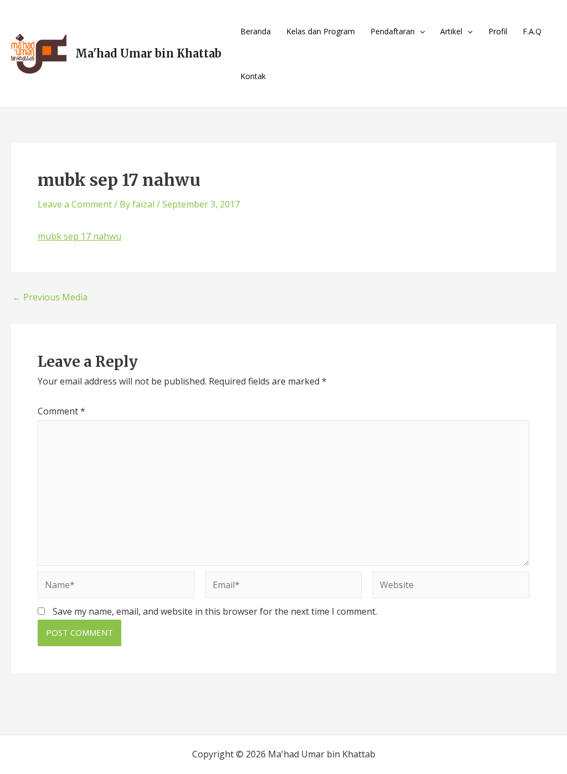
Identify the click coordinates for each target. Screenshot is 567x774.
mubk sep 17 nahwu (79, 236)
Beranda (255, 31)
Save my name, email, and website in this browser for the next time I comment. (215, 611)
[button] (420, 31)
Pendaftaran (392, 31)
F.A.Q (532, 31)
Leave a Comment (75, 204)
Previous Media (49, 297)
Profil (497, 31)
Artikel (451, 31)
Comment (61, 411)
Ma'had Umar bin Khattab (148, 53)
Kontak (253, 76)
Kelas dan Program (320, 31)
